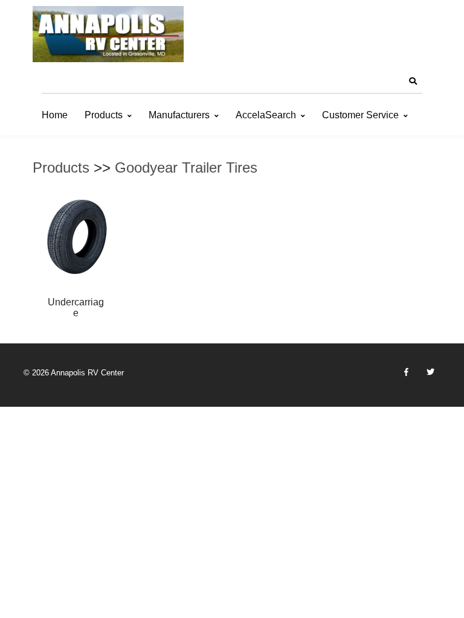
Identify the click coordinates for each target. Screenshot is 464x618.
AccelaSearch (266, 115)
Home (55, 115)
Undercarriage (76, 307)
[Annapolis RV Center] (108, 34)
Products (104, 115)
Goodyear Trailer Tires (186, 167)
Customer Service (360, 115)
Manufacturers (179, 115)
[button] (412, 81)
